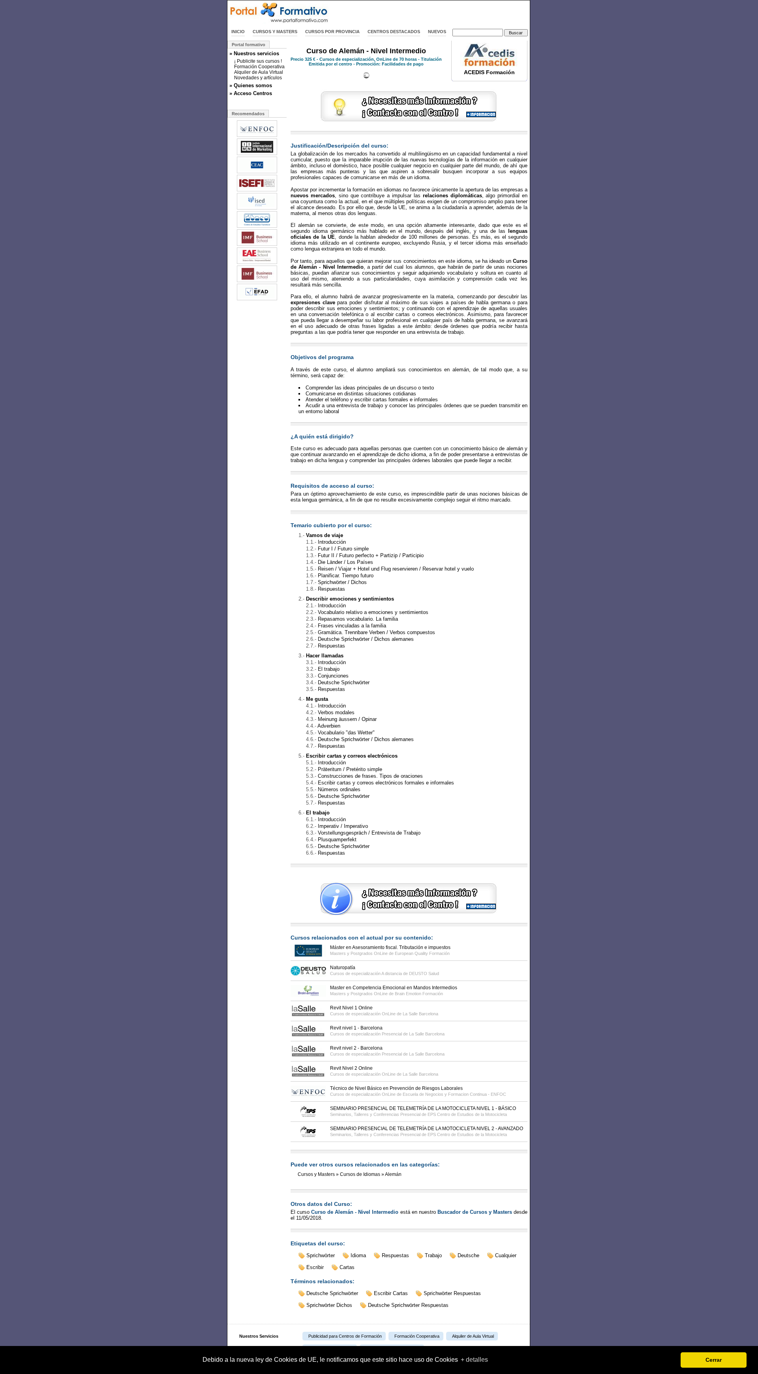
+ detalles (474, 1359)
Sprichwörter (320, 1255)
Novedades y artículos (258, 77)
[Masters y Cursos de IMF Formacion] (257, 245)
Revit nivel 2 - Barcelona (356, 1048)
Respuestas (395, 1255)
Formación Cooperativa (259, 66)
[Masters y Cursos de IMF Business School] (257, 281)
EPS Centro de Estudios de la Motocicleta (467, 1114)
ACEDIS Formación (489, 72)
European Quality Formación (422, 953)
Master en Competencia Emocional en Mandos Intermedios (393, 987)
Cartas (347, 1267)
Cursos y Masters (275, 31)
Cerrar (713, 1360)
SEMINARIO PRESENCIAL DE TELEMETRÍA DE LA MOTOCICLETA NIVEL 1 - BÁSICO (423, 1108)
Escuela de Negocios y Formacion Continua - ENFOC (454, 1094)
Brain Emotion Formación (419, 993)
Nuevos (437, 31)
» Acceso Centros (250, 93)
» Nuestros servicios (254, 53)
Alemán (393, 1174)
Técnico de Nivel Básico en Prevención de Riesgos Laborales (396, 1088)
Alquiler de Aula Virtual (258, 72)
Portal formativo (248, 44)
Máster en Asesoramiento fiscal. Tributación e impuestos (390, 947)
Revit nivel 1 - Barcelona (356, 1028)
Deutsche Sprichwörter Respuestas (408, 1305)
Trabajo (433, 1255)
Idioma (358, 1255)
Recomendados (248, 113)
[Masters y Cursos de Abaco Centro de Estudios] (257, 227)
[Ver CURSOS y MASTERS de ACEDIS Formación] (489, 64)
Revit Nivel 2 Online (351, 1068)
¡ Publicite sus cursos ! (258, 61)
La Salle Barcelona (420, 1013)
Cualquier (505, 1255)
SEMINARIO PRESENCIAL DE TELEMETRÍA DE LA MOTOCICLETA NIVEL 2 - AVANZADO (426, 1128)
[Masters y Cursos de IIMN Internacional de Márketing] (257, 154)
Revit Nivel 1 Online (351, 1008)
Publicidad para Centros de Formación (345, 1336)
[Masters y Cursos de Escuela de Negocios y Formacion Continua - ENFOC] (257, 136)
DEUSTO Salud (424, 973)
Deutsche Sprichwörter (332, 1293)
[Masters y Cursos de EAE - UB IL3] (257, 263)
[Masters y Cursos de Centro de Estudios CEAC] (257, 172)
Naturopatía (342, 967)
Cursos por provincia (332, 31)
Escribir (315, 1267)
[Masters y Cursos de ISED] (257, 208)
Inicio (238, 31)
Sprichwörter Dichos (329, 1305)
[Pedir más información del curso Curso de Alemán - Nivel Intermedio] (409, 121)
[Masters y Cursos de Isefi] (257, 190)
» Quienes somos (250, 85)
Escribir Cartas (391, 1293)
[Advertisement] (437, 13)
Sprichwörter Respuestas (452, 1293)
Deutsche (468, 1255)
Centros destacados (394, 31)
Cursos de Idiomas (360, 1174)
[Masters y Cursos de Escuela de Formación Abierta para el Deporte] (257, 299)
